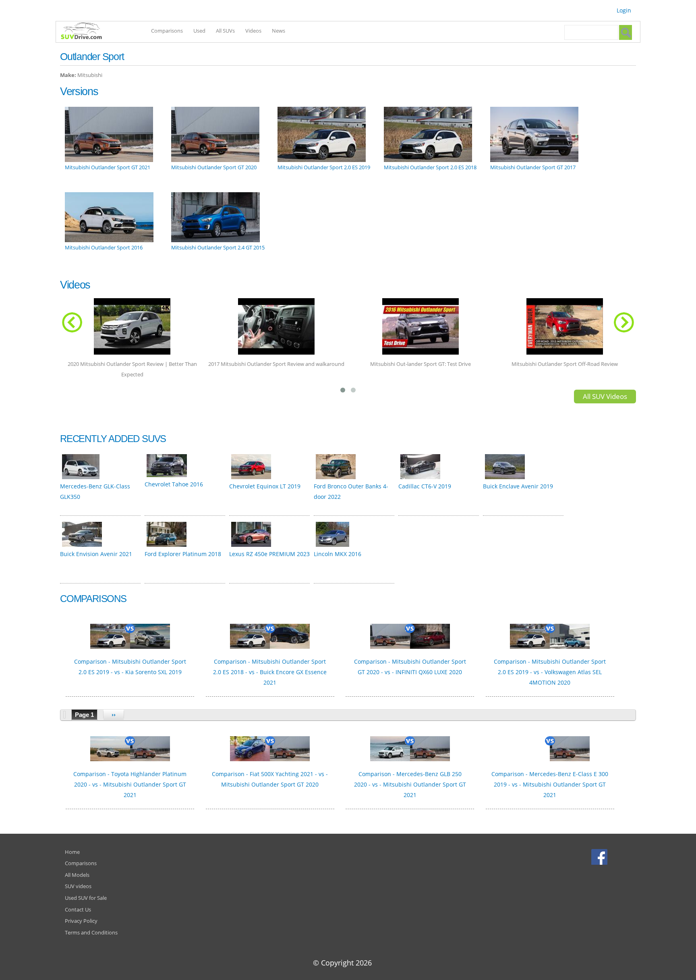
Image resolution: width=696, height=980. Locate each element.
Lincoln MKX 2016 (337, 554)
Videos (253, 30)
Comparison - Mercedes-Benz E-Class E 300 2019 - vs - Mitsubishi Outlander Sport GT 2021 (549, 784)
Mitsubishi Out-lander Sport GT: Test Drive (420, 364)
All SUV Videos (605, 396)
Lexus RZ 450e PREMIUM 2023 (269, 554)
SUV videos (78, 886)
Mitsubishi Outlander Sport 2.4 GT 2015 (218, 247)
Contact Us (78, 909)
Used (199, 30)
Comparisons (167, 30)
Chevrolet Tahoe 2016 (174, 484)
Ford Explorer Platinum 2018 (183, 554)
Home (72, 851)
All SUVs (225, 30)
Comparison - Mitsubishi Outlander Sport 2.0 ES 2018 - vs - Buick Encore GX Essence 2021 (270, 672)
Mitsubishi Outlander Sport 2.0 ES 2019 (324, 167)
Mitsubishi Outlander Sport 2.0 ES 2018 (430, 167)
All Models (77, 874)
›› (114, 714)
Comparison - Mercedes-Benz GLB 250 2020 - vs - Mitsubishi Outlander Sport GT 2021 (410, 784)
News (278, 30)
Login (624, 10)
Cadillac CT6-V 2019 (424, 486)
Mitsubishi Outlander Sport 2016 (104, 247)
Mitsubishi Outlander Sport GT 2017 (533, 167)
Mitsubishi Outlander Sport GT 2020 (214, 167)
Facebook (600, 857)
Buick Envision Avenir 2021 (96, 554)
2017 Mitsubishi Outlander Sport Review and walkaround (276, 364)
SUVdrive (85, 32)
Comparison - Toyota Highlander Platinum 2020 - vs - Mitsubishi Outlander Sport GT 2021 (129, 784)
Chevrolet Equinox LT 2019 (264, 486)
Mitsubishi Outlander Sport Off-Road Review (565, 364)
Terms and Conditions (91, 932)
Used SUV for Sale (86, 897)
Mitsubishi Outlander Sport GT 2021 (107, 167)
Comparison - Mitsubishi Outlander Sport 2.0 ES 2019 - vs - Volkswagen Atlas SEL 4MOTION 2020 (550, 672)
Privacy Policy (81, 920)
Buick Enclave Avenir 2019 (518, 486)
